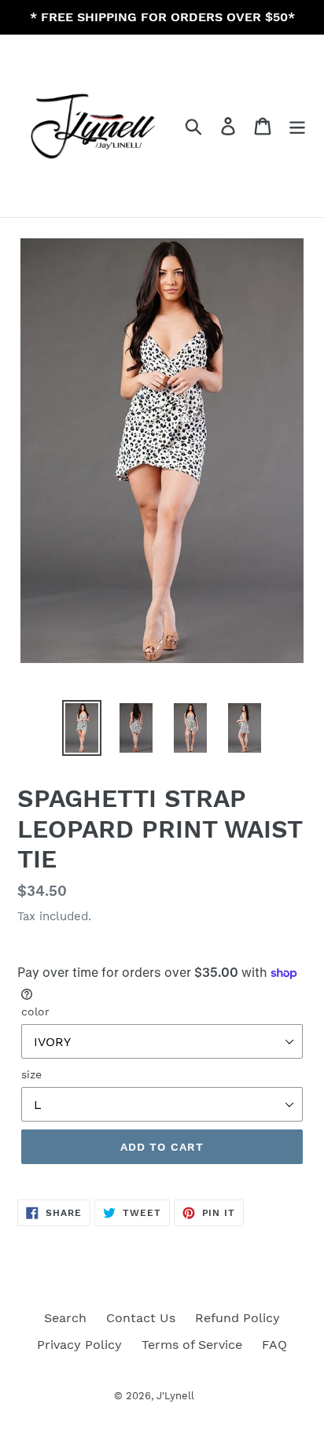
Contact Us (140, 1317)
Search (65, 1317)
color (35, 1011)
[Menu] (297, 126)
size (31, 1074)
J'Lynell (175, 1396)
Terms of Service (192, 1344)
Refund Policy (237, 1317)
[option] (82, 728)
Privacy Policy (79, 1344)
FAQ (274, 1344)
